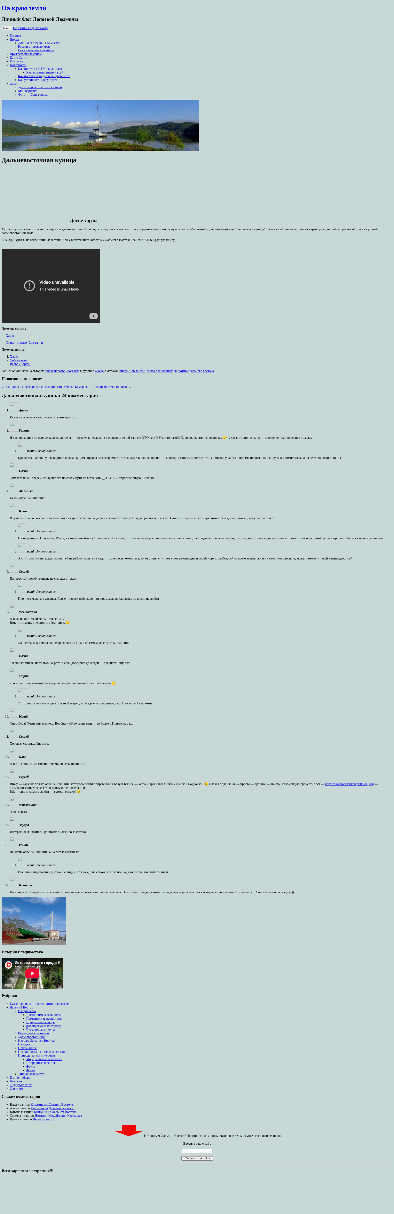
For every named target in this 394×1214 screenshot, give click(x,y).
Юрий (23, 716)
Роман (23, 845)
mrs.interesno (28, 611)
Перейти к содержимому (30, 28)
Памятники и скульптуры (44, 1018)
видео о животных (160, 371)
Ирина (14, 1119)
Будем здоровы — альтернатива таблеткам (39, 1003)
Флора (30, 1070)
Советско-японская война (36, 50)
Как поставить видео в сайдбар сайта (44, 76)
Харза (10, 335)
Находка (24, 1044)
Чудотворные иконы (40, 1029)
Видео (14, 39)
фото (13, 83)
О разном (16, 1088)
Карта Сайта (18, 57)
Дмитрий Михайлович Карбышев (58, 1115)
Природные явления (40, 1063)
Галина (24, 430)
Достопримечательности (43, 1014)
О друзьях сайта (21, 1085)
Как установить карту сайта (37, 80)
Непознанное (27, 1048)
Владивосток (27, 1011)
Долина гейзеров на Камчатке (39, 43)
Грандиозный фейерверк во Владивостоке (33, 386)
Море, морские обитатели (44, 1059)
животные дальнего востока (194, 371)
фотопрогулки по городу (43, 1026)
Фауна (99, 371)
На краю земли (24, 8)
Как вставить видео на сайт (45, 72)
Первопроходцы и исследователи (41, 1051)
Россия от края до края (34, 46)
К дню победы (20, 1077)
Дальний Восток (21, 1007)
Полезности (18, 65)
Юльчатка (26, 885)
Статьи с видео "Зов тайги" (25, 342)
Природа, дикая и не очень (37, 1055)
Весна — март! (43, 1119)
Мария (24, 676)
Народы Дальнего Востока (36, 1040)
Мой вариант (27, 91)
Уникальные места (31, 1074)
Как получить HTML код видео (40, 68)
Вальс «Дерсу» (20, 364)
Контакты (17, 61)
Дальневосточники (31, 1037)
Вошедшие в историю (33, 1033)
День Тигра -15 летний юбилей (40, 87)
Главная (15, 35)
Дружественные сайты (26, 54)
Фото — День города (33, 94)
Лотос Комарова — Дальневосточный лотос (99, 386)
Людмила (26, 491)
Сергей (24, 777)
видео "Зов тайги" (132, 371)
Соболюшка (18, 360)
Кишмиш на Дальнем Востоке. (52, 1104)
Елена (23, 471)
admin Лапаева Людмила (62, 371)
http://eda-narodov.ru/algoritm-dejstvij (349, 784)
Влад (13, 1104)
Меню (6, 28)
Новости (16, 1081)
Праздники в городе (40, 1022)
